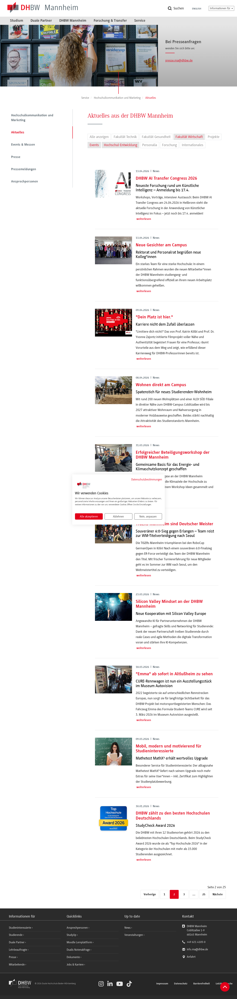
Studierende (16, 935)
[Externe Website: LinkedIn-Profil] (110, 984)
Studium (16, 21)
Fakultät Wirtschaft (189, 137)
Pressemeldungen (23, 169)
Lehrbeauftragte (18, 949)
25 (203, 894)
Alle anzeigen (99, 137)
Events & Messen (23, 144)
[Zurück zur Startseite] (21, 987)
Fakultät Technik (125, 137)
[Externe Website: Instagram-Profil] (101, 984)
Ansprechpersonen (24, 181)
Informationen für (220, 8)
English (196, 9)
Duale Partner (41, 21)
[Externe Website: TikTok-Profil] (129, 984)
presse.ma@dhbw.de (179, 60)
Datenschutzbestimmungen (146, 479)
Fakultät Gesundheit (156, 137)
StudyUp (72, 935)
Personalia (149, 145)
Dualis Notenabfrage (79, 949)
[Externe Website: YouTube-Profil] (120, 984)
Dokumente (74, 957)
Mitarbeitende (17, 964)
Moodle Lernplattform (80, 942)
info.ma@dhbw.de (197, 949)
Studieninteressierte (20, 927)
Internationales (192, 145)
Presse (15, 157)
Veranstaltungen (133, 935)
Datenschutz (180, 984)
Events (94, 145)
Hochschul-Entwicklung (120, 145)
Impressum (162, 984)
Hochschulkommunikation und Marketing (32, 118)
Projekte (213, 137)
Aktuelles (17, 132)
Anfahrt (191, 956)
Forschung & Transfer (110, 21)
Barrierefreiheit (201, 984)
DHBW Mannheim (72, 21)
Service (139, 21)
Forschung (169, 145)
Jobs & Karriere (75, 964)
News (127, 927)
